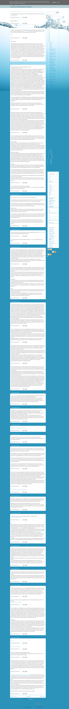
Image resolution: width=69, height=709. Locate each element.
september (51, 46)
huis (49, 219)
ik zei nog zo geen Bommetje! (15, 646)
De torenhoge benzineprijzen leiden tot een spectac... (52, 85)
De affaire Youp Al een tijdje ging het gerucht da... (52, 57)
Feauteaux (50, 181)
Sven (49, 177)
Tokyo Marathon (51, 231)
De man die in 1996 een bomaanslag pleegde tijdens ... (52, 79)
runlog (50, 184)
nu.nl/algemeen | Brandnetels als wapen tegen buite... (52, 148)
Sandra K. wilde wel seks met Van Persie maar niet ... (52, 71)
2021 (49, 22)
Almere (31, 187)
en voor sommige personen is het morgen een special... (52, 68)
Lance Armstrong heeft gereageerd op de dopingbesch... (52, 65)
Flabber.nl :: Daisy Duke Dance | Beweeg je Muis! (52, 102)
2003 (49, 160)
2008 (49, 37)
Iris (49, 175)
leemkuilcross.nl (51, 241)
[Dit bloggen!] (23, 17)
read (49, 210)
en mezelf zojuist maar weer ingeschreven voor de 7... (52, 50)
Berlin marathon (51, 229)
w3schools (50, 245)
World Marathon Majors (51, 239)
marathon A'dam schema (51, 204)
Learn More (54, 2)
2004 (49, 159)
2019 (49, 23)
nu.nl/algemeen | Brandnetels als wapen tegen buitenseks (20, 674)
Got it (58, 2)
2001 (49, 163)
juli (49, 150)
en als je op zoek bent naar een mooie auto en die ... (52, 74)
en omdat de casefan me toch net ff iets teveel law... (52, 105)
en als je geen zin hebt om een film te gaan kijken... (52, 77)
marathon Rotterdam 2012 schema (52, 198)
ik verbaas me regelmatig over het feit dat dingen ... (53, 142)
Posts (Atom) (30, 699)
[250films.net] (49, 252)
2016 (49, 27)
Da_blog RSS (51, 247)
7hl (49, 196)
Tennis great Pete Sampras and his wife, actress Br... (52, 130)
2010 (49, 35)
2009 (49, 36)
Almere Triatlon (26, 31)
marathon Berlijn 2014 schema (51, 206)
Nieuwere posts (14, 696)
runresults (50, 190)
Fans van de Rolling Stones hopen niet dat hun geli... (52, 88)
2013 (49, 31)
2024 (49, 18)
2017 (49, 26)
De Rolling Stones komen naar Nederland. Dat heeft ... (53, 99)
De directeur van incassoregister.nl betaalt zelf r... (52, 111)
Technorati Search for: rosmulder (16, 602)
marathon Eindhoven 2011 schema (52, 201)
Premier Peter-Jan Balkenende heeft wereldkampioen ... (52, 116)
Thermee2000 (20, 527)
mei (50, 152)
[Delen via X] (24, 17)
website (17, 20)
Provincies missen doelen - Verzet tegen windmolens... (52, 59)
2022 (49, 21)
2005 (49, 41)
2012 (49, 32)
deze (31, 239)
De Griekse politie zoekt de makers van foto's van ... (52, 97)
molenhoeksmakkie (52, 243)
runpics (50, 192)
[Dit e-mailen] (22, 17)
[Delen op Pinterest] (26, 17)
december (50, 42)
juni (50, 151)
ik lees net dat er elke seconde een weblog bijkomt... (52, 133)
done (49, 217)
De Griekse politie (14, 395)
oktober (50, 45)
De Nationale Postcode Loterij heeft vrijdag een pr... (52, 127)
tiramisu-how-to (51, 222)
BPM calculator (41, 232)
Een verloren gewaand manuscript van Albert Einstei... (52, 94)
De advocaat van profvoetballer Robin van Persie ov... (52, 82)
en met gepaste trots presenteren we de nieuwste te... (52, 119)
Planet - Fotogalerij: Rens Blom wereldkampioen (18, 489)
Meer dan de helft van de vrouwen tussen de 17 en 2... (52, 108)
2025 (49, 17)
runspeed (50, 188)
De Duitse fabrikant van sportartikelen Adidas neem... (52, 136)
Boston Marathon (51, 227)
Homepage (28, 696)
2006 (49, 40)
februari (50, 156)
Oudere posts (42, 696)
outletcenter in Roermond (38, 531)
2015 (49, 28)
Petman (50, 194)
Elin (49, 179)
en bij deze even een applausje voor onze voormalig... (52, 54)
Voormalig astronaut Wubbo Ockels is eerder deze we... (52, 62)
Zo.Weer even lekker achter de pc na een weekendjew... (52, 121)
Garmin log (50, 186)
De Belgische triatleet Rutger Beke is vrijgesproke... (52, 124)
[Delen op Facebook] (25, 17)
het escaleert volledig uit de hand (16, 517)
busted (12, 640)
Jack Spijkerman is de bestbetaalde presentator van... (52, 91)
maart (50, 155)
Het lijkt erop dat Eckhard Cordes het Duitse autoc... (53, 145)
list (49, 215)
